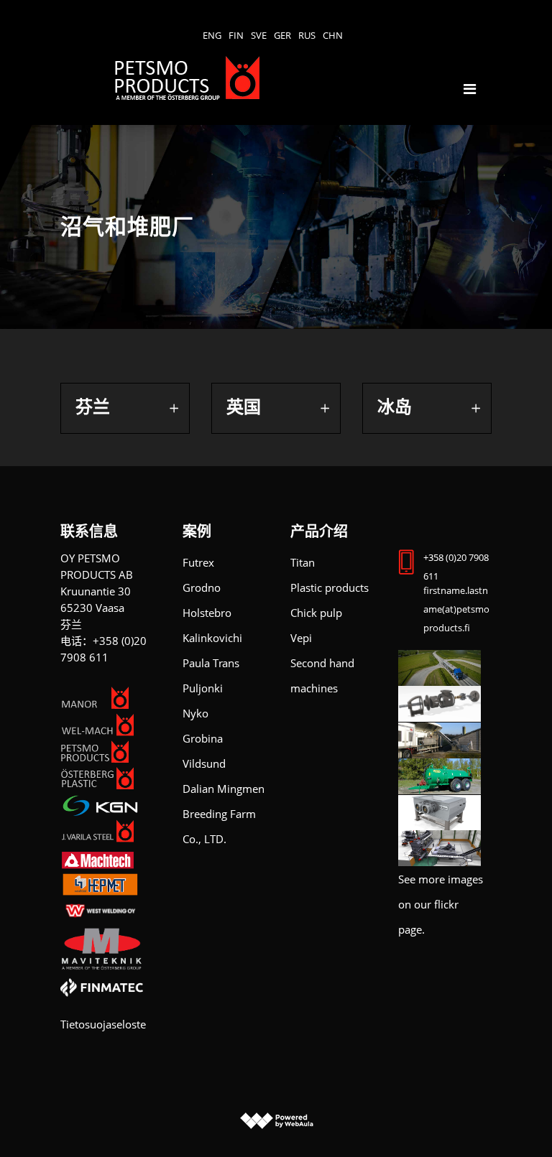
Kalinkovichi (212, 638)
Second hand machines (322, 675)
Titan (302, 562)
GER (282, 35)
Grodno (202, 587)
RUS (307, 35)
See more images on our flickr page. (440, 904)
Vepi (301, 638)
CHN (333, 35)
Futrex (198, 562)
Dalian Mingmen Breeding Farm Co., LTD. (223, 813)
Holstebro (207, 612)
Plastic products (329, 587)
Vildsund (204, 763)
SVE (259, 35)
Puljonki (203, 688)
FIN (236, 35)
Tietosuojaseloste (103, 1024)
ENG (212, 35)
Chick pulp (316, 612)
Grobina (203, 738)
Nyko (195, 713)
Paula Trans (211, 663)
